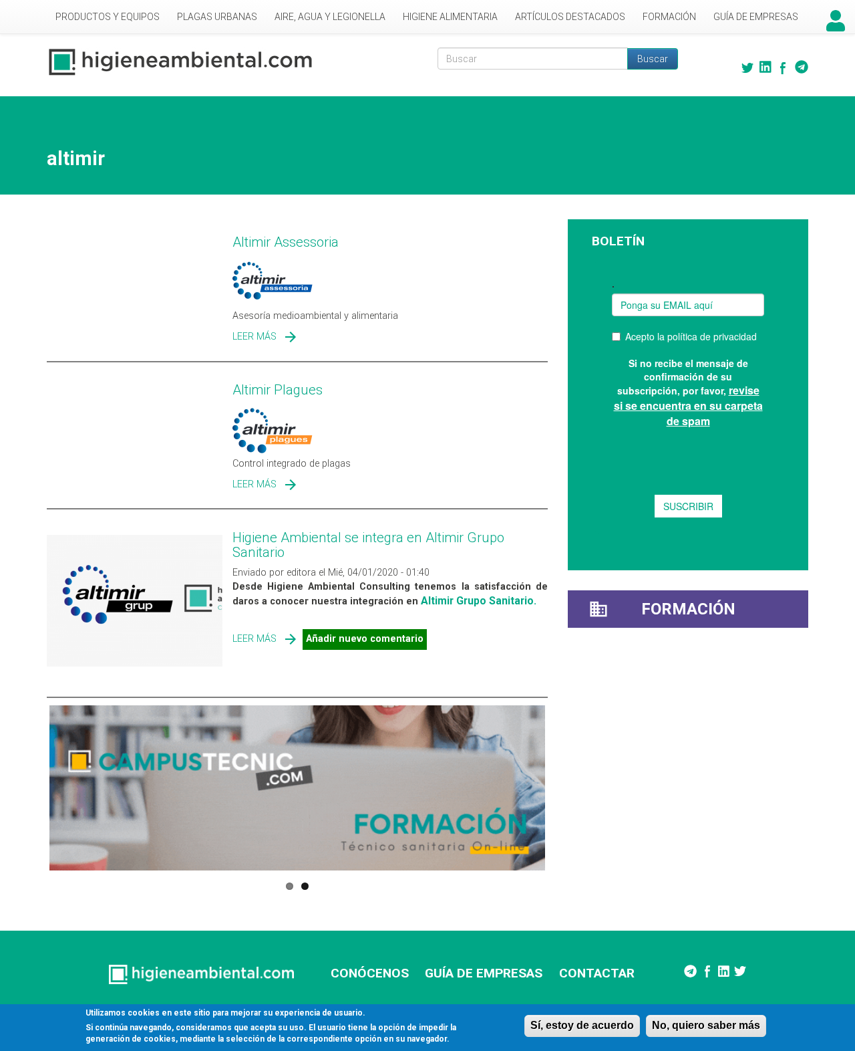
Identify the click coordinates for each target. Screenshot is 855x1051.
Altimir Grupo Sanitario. (478, 600)
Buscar (652, 58)
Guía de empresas (755, 16)
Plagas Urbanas (217, 16)
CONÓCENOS (370, 973)
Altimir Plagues (277, 390)
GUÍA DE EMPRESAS (483, 973)
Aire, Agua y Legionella (330, 16)
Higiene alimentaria (450, 16)
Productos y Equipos (107, 16)
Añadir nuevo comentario (364, 639)
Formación (669, 16)
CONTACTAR (597, 973)
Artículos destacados (570, 16)
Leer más (254, 336)
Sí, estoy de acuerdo (582, 1025)
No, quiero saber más (706, 1025)
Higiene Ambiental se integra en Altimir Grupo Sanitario (368, 545)
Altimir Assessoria (285, 242)
